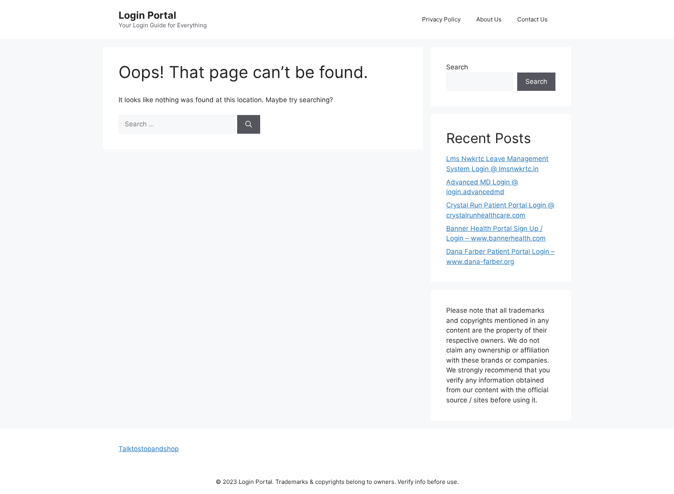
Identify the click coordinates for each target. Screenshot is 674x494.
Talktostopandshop (149, 449)
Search (457, 67)
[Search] (248, 124)
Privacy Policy (441, 19)
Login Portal (147, 15)
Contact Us (532, 19)
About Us (489, 19)
